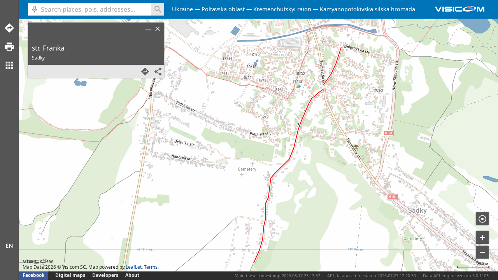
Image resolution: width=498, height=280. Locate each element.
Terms (151, 267)
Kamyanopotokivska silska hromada (367, 9)
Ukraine (182, 9)
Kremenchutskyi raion (282, 9)
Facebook (33, 275)
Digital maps (70, 275)
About (132, 275)
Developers (105, 275)
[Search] (157, 9)
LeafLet (134, 267)
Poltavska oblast (223, 9)
